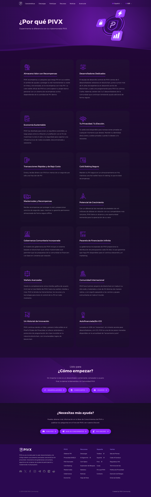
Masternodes (68, 470)
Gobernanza (68, 474)
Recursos (63, 3)
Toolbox (99, 453)
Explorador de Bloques (87, 466)
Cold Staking (68, 466)
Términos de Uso (115, 466)
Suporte (99, 457)
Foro (98, 461)
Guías (98, 466)
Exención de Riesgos (116, 474)
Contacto (100, 474)
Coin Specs (83, 461)
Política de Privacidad (117, 470)
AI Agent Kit (84, 457)
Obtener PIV (68, 453)
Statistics (83, 470)
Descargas (42, 3)
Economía (67, 478)
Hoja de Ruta (84, 478)
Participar (52, 3)
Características (30, 3)
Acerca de (82, 3)
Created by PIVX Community (121, 491)
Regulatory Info (115, 461)
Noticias (72, 3)
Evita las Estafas (115, 478)
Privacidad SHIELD (70, 457)
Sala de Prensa (114, 453)
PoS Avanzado (68, 461)
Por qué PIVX (101, 470)
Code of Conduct (115, 457)
